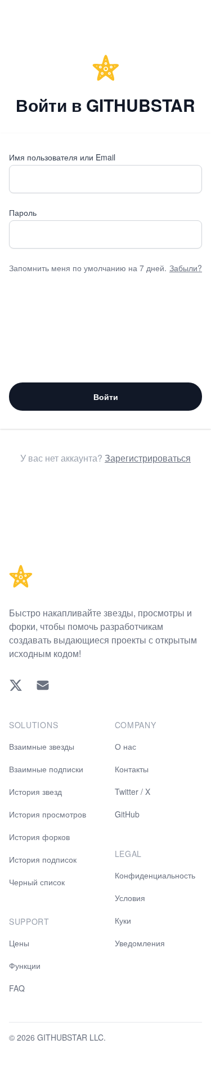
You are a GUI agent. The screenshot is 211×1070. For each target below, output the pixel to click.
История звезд (35, 791)
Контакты (132, 769)
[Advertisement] (105, 328)
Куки (123, 920)
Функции (25, 965)
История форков (39, 836)
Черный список (37, 882)
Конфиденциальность (155, 875)
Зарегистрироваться (148, 457)
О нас (125, 746)
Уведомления (140, 943)
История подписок (43, 859)
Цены (19, 943)
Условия (130, 897)
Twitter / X (132, 791)
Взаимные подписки (46, 769)
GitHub (127, 814)
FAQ (17, 988)
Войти (105, 396)
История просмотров (47, 814)
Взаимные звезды (41, 746)
